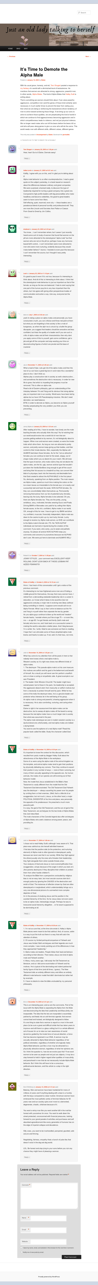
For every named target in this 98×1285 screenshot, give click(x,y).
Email (25, 1229)
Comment (26, 1185)
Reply (27, 158)
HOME (10, 48)
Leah (25, 273)
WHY (26, 48)
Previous (11, 56)
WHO (18, 48)
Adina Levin (27, 170)
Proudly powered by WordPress (49, 1277)
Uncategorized (41, 134)
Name (25, 1218)
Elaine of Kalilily (28, 582)
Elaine (43, 80)
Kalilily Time (17, 12)
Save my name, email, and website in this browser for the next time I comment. (48, 1248)
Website (25, 1241)
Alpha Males (37, 94)
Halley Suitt (70, 94)
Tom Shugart (56, 85)
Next (88, 56)
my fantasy (25, 88)
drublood (26, 229)
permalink (66, 134)
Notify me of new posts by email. (33, 1252)
